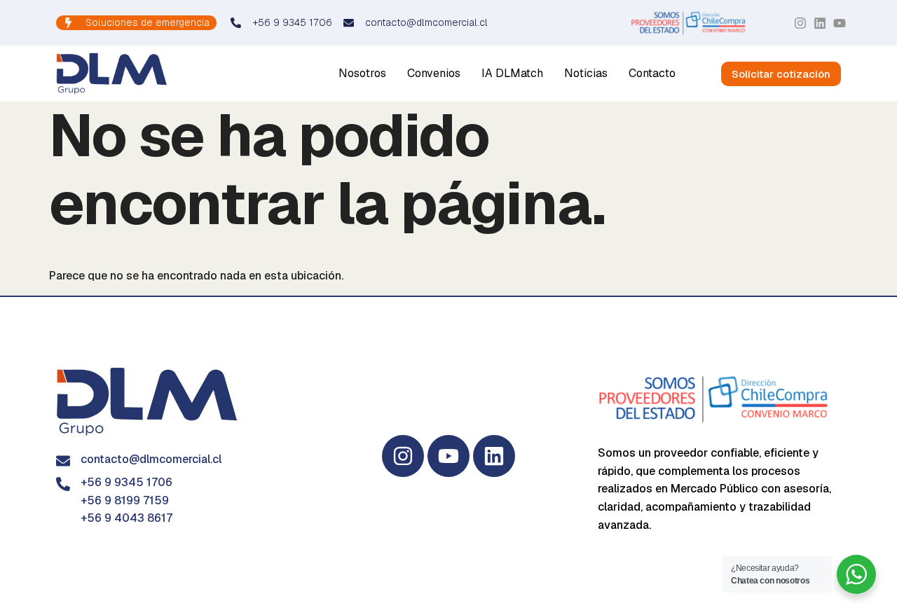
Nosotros (362, 73)
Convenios (433, 73)
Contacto (652, 73)
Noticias (586, 73)
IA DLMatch (512, 73)
